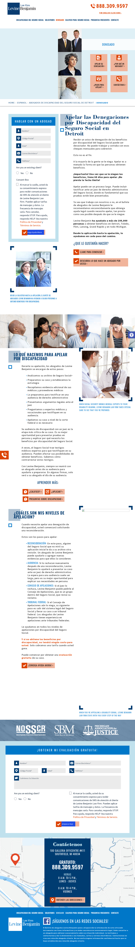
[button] (131, 335)
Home (11, 102)
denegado (60, 20)
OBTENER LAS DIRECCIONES (66, 900)
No (31, 173)
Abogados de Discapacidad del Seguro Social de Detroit (61, 102)
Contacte (115, 20)
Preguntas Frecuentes (100, 20)
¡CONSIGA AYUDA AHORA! (37, 666)
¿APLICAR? (53, 492)
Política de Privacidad (30, 221)
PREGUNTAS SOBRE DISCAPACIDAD (42, 499)
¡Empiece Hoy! (67, 824)
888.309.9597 (112, 6)
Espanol (22, 102)
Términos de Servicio (30, 225)
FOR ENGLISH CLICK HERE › (110, 13)
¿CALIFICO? (32, 492)
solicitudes (50, 20)
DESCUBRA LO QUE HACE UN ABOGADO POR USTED (96, 262)
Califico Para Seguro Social (77, 20)
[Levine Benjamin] (22, 8)
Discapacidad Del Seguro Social (30, 20)
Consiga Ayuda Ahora (33, 232)
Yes (22, 173)
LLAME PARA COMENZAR (88, 252)
